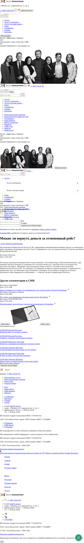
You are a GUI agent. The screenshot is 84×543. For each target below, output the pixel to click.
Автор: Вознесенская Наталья (11, 244)
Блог (6, 387)
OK (2, 542)
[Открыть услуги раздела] (77, 183)
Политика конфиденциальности (12, 449)
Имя (22, 221)
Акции (7, 402)
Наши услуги (45, 324)
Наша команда (9, 120)
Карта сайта (8, 381)
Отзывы (7, 30)
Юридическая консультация (14, 115)
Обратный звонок (26, 10)
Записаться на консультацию (31, 225)
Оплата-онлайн (10, 383)
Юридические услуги (12, 377)
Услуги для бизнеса (11, 22)
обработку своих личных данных (44, 229)
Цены (6, 26)
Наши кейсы (5, 324)
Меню (3, 36)
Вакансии (8, 124)
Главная (3, 233)
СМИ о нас (8, 126)
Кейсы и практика (11, 122)
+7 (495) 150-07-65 (7, 10)
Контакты (8, 32)
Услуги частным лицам (13, 24)
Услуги (7, 20)
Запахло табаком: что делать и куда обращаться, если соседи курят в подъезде (29, 290)
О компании (9, 28)
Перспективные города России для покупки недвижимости (22, 304)
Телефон (24, 223)
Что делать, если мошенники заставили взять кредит (19, 297)
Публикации (9, 119)
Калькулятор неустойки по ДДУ (16, 117)
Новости (7, 128)
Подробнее (62, 290)
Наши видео (9, 130)
